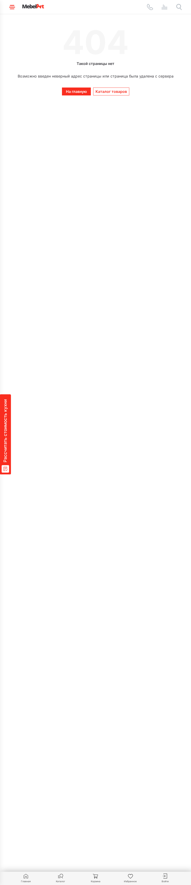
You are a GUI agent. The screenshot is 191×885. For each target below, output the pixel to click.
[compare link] (164, 7)
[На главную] (33, 6)
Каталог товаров (111, 91)
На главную (76, 91)
